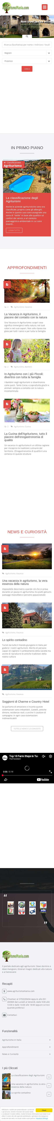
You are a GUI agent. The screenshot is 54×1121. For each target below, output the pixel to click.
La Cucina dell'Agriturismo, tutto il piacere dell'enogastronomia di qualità (25, 437)
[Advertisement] (27, 104)
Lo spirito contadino (14, 640)
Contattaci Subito (25, 30)
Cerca (27, 69)
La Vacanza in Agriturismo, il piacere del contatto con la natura (25, 316)
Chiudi (44, 1110)
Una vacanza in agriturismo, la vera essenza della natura (24, 582)
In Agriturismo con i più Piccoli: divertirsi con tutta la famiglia (23, 375)
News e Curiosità (10, 1054)
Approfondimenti (10, 1047)
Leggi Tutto (14, 230)
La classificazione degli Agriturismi (22, 199)
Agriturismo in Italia (11, 1039)
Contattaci (12, 1015)
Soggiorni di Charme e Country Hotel (25, 701)
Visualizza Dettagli (42, 1118)
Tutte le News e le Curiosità (27, 728)
